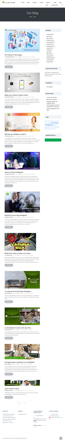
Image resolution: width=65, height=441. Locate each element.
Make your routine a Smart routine (16, 95)
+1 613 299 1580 (54, 414)
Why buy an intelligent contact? (15, 134)
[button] (62, 5)
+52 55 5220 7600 (39, 415)
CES (58, 121)
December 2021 (50, 42)
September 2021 (50, 46)
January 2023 (50, 34)
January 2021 (50, 56)
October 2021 (50, 44)
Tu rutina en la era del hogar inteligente (18, 291)
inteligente (49, 125)
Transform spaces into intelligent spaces (52, 102)
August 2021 (49, 48)
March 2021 (49, 54)
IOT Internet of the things (13, 55)
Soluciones (54, 128)
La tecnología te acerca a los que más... (18, 328)
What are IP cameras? (52, 99)
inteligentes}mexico (48, 127)
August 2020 (49, 61)
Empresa (55, 123)
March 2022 (49, 38)
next (25, 403)
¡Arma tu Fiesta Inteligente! (14, 172)
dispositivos (49, 123)
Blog (60, 2)
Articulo (48, 121)
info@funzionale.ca (55, 415)
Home (22, 2)
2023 (45, 121)
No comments (31, 56)
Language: (53, 5)
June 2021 (49, 50)
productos (46, 128)
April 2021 (49, 52)
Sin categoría (24, 56)
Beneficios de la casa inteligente (16, 215)
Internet (52, 127)
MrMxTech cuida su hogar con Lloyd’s (18, 253)
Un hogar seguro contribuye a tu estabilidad (19, 362)
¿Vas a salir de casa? (12, 389)
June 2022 (49, 36)
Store (47, 5)
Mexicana (58, 127)
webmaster (17, 56)
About (28, 2)
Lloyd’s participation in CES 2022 (53, 109)
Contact (41, 2)
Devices (46, 123)
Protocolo (49, 128)
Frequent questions (22, 414)
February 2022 (50, 40)
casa (57, 121)
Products (35, 2)
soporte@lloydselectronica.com (40, 418)
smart (52, 128)
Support (48, 2)
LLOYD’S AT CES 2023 (52, 97)
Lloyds (55, 127)
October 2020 (50, 59)
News (55, 2)
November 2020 (50, 57)
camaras (54, 121)
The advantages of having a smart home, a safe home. (53, 105)
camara (52, 121)
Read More (9, 66)
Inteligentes (55, 125)
